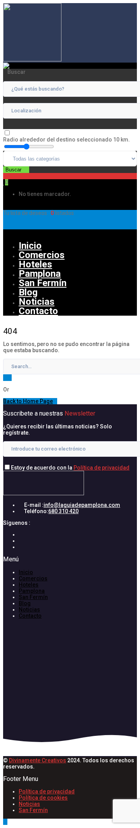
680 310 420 (63, 511)
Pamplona (40, 273)
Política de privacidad (102, 468)
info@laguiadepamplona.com (82, 505)
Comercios (42, 255)
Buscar (14, 170)
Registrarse (23, 232)
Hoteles (35, 264)
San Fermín (42, 283)
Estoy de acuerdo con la (70, 468)
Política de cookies (43, 798)
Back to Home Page (28, 401)
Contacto (38, 311)
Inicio (30, 245)
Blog (28, 292)
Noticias (36, 301)
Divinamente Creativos (37, 760)
